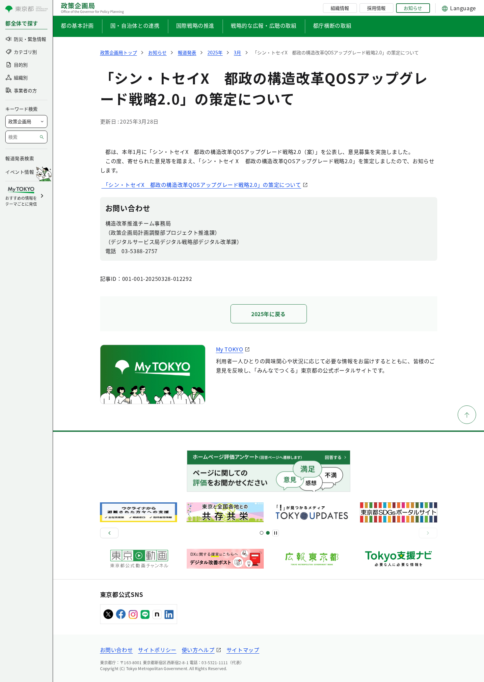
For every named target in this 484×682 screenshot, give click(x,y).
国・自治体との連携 (135, 25)
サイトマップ (243, 650)
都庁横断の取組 (332, 25)
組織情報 (340, 8)
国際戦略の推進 (195, 25)
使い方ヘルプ (198, 650)
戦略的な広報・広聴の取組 (264, 25)
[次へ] (428, 533)
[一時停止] (275, 533)
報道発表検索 (19, 158)
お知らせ (413, 8)
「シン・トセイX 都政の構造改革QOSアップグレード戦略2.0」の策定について (201, 185)
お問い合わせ (116, 650)
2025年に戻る (268, 314)
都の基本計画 (77, 25)
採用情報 (376, 8)
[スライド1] (261, 533)
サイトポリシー (157, 650)
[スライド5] (268, 533)
